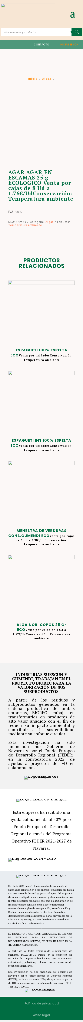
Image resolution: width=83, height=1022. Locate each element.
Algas (47, 78)
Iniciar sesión (69, 44)
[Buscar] (77, 32)
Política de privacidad (41, 1003)
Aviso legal (41, 1015)
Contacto (41, 44)
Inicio (33, 78)
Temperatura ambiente (25, 225)
